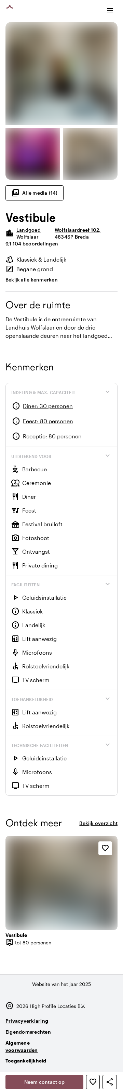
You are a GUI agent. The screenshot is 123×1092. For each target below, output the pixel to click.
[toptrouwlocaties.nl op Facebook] (92, 1058)
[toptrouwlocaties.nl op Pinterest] (111, 1058)
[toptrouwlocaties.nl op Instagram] (73, 1058)
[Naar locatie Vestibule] (61, 883)
